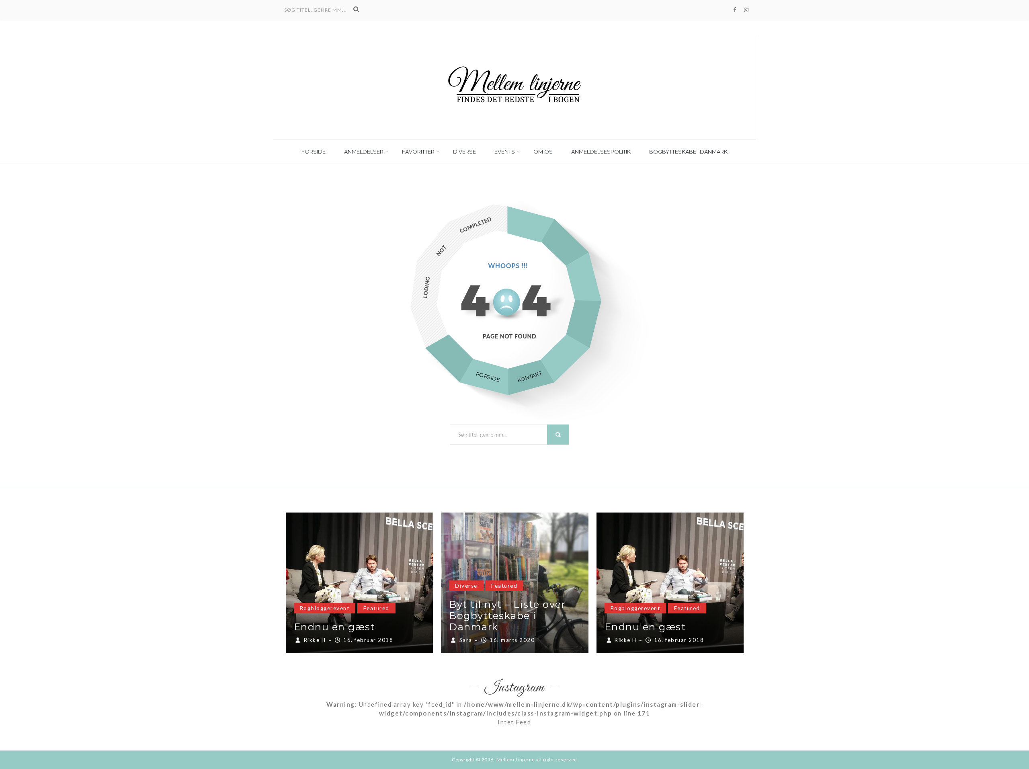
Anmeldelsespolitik (601, 151)
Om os (543, 151)
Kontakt (529, 376)
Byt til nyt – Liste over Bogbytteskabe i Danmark (507, 616)
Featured (376, 608)
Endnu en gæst (334, 627)
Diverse (464, 151)
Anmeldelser (363, 151)
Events (504, 151)
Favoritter (418, 151)
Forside (313, 151)
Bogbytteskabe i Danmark (688, 151)
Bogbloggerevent (325, 608)
